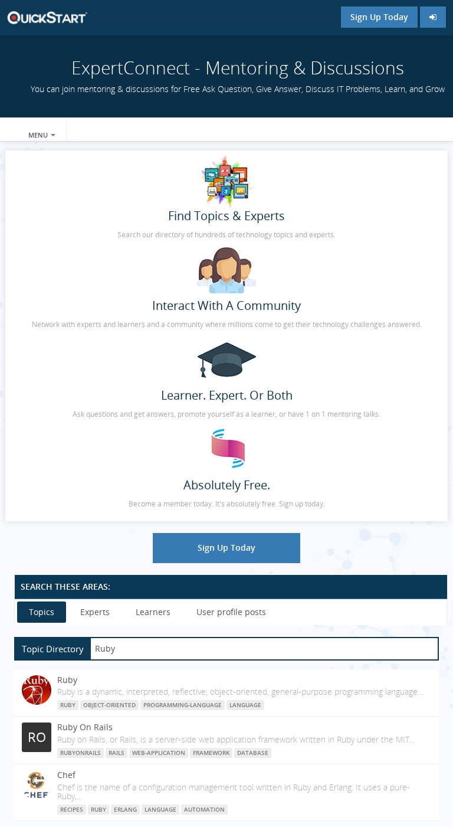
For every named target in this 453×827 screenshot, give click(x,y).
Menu (39, 134)
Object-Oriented (109, 705)
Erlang (125, 809)
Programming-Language (182, 705)
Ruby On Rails (85, 727)
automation (204, 809)
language (160, 809)
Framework (211, 752)
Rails (116, 752)
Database (252, 752)
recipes (71, 809)
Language (245, 705)
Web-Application (158, 752)
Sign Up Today (379, 16)
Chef (66, 774)
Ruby (67, 679)
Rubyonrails (80, 752)
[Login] (433, 17)
